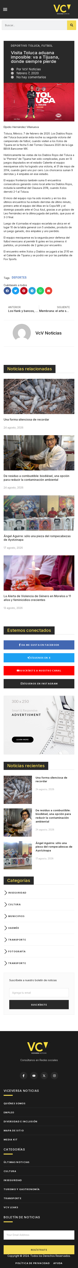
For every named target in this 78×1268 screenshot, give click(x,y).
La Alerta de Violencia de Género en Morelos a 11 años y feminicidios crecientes (37, 598)
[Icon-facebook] (23, 1075)
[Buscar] (71, 25)
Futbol (47, 45)
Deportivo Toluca (25, 45)
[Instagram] (54, 1075)
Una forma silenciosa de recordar (26, 419)
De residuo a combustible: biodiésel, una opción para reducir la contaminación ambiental (36, 477)
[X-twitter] (44, 1075)
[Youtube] (34, 1075)
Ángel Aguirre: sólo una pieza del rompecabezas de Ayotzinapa (54, 847)
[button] (5, 9)
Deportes (19, 277)
